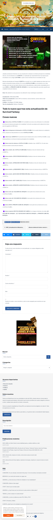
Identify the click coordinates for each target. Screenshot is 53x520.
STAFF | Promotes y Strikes (9, 500)
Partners (5, 385)
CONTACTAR (7, 414)
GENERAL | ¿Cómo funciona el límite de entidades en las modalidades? (19, 479)
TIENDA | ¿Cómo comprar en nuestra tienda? (13, 493)
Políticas (5, 387)
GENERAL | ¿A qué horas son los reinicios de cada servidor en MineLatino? (20, 490)
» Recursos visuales (8, 383)
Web (6, 291)
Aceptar (8, 515)
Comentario (8, 254)
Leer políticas (19, 515)
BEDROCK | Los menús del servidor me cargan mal (14, 476)
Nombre (7, 275)
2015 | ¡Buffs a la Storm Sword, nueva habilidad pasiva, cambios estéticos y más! (21, 443)
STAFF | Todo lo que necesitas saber (11, 486)
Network (6, 29)
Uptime (5, 389)
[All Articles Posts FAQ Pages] (43, 29)
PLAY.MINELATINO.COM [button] (28, 3)
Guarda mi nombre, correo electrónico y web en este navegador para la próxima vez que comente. (25, 302)
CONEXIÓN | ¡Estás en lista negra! (11, 483)
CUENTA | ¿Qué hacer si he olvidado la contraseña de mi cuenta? (18, 504)
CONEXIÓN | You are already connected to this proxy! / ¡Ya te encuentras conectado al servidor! (24, 472)
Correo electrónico (9, 283)
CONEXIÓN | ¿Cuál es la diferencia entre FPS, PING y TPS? (17, 497)
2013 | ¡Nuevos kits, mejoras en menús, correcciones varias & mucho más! (20, 455)
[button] (49, 3)
